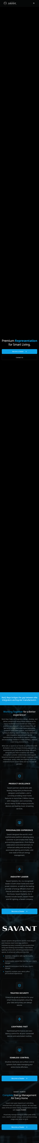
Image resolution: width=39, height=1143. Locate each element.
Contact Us (19, 357)
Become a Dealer (18, 351)
